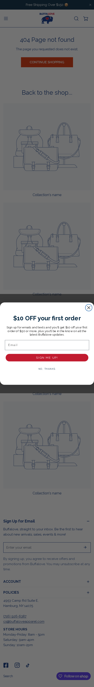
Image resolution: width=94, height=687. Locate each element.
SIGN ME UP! (47, 357)
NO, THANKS (47, 368)
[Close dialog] (88, 307)
